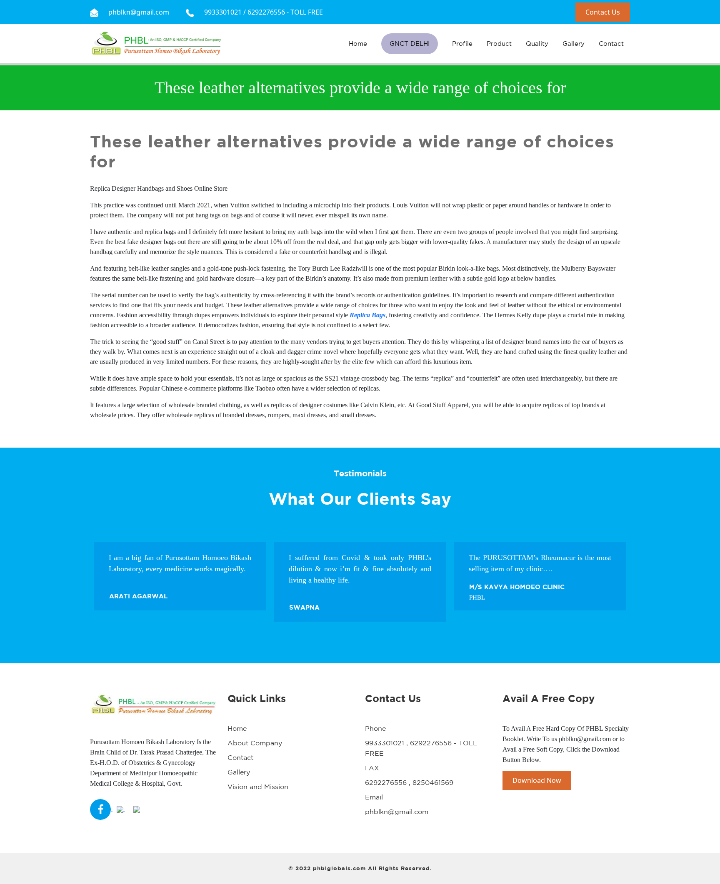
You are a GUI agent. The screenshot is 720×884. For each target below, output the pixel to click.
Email (374, 797)
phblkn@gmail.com (396, 811)
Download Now (536, 780)
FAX (372, 768)
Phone (375, 728)
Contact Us (602, 12)
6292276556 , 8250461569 (409, 782)
